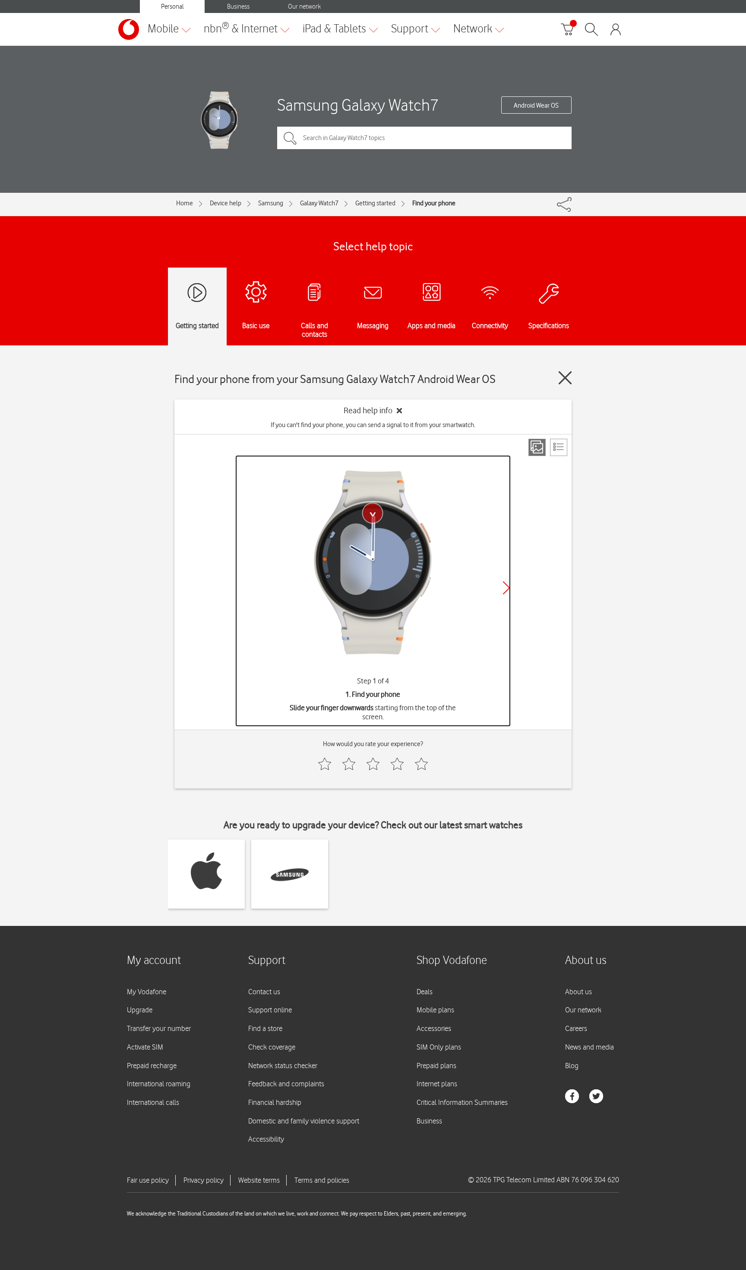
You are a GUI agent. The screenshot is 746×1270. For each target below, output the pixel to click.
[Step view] (537, 447)
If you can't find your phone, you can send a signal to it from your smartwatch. (373, 425)
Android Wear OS (536, 105)
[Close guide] (565, 377)
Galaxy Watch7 (319, 203)
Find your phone (433, 203)
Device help (225, 203)
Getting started (375, 203)
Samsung (270, 203)
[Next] (506, 587)
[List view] (558, 447)
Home (184, 203)
